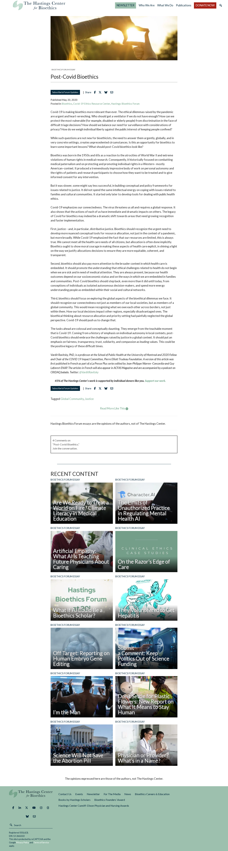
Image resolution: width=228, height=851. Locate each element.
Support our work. (155, 380)
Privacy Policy (22, 842)
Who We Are (147, 5)
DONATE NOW (205, 5)
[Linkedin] (20, 808)
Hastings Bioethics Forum (125, 103)
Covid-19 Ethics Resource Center (91, 103)
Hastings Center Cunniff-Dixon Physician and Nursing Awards (93, 805)
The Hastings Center (31, 796)
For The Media (112, 794)
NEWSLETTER (125, 5)
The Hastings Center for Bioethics (39, 5)
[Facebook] (13, 808)
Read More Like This (113, 408)
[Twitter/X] (26, 808)
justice (89, 399)
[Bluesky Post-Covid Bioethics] (106, 92)
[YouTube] (34, 808)
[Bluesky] (27, 817)
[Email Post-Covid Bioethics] (112, 92)
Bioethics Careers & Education (152, 794)
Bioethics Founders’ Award (109, 799)
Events (79, 794)
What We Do (165, 5)
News (127, 794)
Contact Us (64, 794)
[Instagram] (41, 808)
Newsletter (93, 794)
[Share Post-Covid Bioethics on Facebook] (95, 92)
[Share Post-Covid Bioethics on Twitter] (101, 92)
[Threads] (48, 808)
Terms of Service (41, 842)
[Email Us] (34, 817)
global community (72, 399)
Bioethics (67, 103)
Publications (183, 5)
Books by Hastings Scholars (74, 799)
